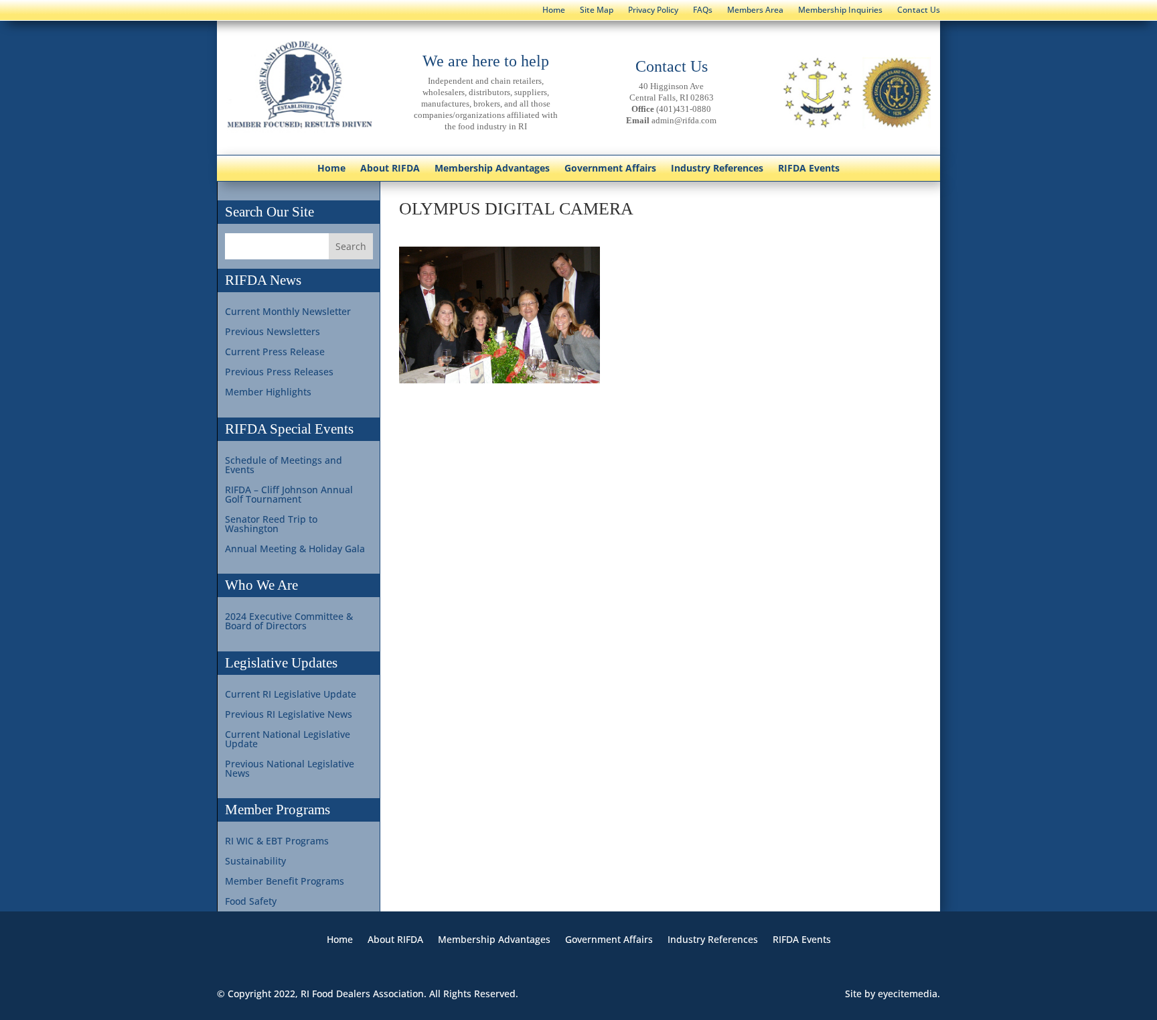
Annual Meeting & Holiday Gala (295, 549)
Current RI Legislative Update (290, 695)
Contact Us (918, 10)
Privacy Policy (653, 10)
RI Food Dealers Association (362, 993)
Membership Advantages (492, 169)
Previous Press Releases (279, 372)
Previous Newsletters (272, 332)
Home (553, 10)
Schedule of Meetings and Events (283, 466)
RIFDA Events (809, 169)
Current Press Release (275, 352)
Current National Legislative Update (287, 740)
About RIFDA (390, 169)
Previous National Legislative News (289, 769)
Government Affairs (610, 169)
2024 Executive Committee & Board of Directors (289, 622)
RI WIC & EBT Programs (277, 841)
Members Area (755, 10)
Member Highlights (268, 392)
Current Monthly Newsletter (288, 312)
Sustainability (255, 861)
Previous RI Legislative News (288, 715)
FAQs (702, 10)
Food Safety (251, 902)
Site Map (596, 10)
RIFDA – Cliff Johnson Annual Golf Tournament (289, 495)
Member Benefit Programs (284, 882)
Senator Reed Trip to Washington (271, 525)
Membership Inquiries (840, 10)
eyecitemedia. (909, 993)
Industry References (717, 169)
